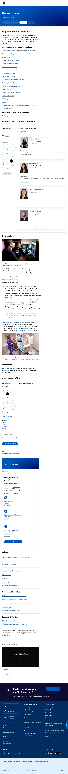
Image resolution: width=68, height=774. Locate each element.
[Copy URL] (29, 657)
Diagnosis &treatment (15, 22)
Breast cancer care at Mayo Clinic (10, 438)
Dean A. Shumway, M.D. (35, 211)
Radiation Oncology (8, 96)
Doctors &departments (23, 22)
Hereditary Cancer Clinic (9, 70)
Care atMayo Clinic (31, 22)
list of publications (11, 368)
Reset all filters (7, 173)
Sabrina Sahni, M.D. (34, 163)
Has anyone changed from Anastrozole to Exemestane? (11, 531)
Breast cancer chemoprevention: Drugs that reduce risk (16, 557)
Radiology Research (8, 116)
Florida (3, 424)
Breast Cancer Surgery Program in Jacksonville (16, 54)
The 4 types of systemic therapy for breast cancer (14, 599)
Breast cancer (10, 13)
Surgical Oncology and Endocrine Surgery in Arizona (18, 105)
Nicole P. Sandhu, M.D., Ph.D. (36, 189)
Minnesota (4, 426)
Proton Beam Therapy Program (11, 92)
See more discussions (13, 542)
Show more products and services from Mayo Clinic (15, 624)
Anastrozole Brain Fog (9, 501)
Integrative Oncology (8, 76)
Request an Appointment (9, 17)
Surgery (4, 102)
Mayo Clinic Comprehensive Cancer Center (15, 322)
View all (4, 428)
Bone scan (4, 578)
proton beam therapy (11, 309)
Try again (20, 660)
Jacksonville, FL (8, 139)
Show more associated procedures (11, 585)
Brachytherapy (6, 582)
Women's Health (7, 108)
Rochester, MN (8, 136)
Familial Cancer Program (9, 67)
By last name (5, 142)
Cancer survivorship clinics (10, 63)
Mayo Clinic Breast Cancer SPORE (26, 330)
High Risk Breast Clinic (9, 73)
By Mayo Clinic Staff (7, 434)
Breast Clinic (6, 57)
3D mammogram (6, 574)
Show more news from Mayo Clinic (11, 610)
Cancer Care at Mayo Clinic (10, 60)
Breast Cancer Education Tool (9, 561)
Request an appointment (10, 443)
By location (4, 133)
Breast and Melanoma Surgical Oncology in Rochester (18, 50)
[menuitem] (6, 22)
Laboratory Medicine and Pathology (13, 79)
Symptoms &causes (6, 22)
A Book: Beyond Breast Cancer (10, 621)
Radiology (5, 99)
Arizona (4, 422)
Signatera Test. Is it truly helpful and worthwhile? (13, 515)
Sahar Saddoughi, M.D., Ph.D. (36, 138)
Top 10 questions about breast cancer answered (14, 595)
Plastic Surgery (6, 89)
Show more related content (9, 564)
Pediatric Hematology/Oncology (12, 86)
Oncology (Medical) (8, 83)
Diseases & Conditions (9, 8)
